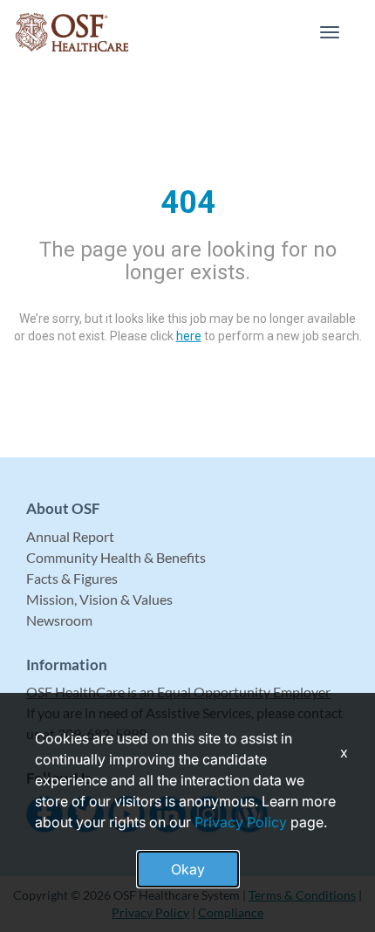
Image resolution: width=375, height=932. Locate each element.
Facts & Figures (72, 578)
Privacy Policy (240, 822)
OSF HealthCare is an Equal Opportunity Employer (178, 691)
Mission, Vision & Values (99, 599)
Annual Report (70, 536)
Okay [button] (188, 869)
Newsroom (59, 620)
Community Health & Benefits (116, 557)
